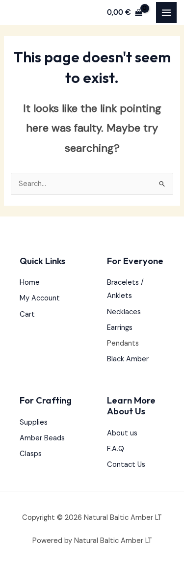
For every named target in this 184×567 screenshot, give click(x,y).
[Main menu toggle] (166, 12)
